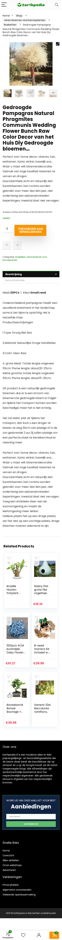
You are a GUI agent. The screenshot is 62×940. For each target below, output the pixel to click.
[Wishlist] (23, 935)
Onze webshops (12, 865)
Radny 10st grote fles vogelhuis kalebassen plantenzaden (42, 595)
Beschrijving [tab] (13, 274)
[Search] (57, 4)
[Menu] (4, 4)
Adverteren (9, 870)
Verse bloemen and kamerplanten (24, 20)
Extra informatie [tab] (15, 280)
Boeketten (10, 24)
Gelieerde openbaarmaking (19, 894)
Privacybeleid (10, 885)
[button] (57, 44)
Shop (19, 15)
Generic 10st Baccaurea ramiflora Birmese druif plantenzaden (43, 713)
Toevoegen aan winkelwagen (30, 230)
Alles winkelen (11, 860)
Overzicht (8, 855)
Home (6, 15)
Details (6, 218)
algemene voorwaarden (17, 889)
